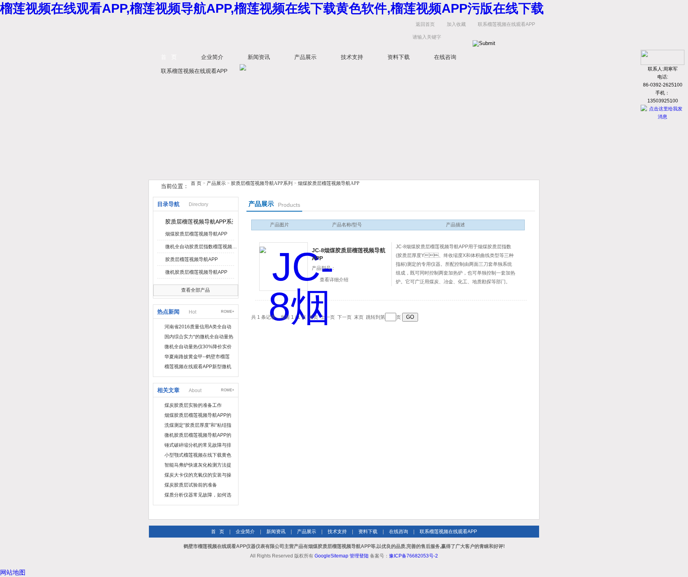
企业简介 (212, 57)
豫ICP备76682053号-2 (413, 556)
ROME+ (227, 312)
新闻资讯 (259, 57)
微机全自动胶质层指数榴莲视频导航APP (201, 246)
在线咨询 (445, 57)
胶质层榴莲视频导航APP (191, 259)
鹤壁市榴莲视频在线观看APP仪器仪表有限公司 (228, 32)
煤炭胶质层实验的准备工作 (193, 405)
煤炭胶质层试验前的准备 (190, 485)
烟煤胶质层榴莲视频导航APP (329, 183)
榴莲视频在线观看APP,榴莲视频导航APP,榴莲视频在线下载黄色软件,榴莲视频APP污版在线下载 (272, 8)
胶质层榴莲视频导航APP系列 (262, 183)
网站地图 (12, 572)
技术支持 (352, 57)
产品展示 (305, 57)
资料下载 (398, 57)
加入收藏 (456, 24)
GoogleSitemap (331, 556)
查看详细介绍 (334, 280)
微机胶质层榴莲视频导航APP (196, 272)
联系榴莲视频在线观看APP (506, 24)
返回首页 (425, 24)
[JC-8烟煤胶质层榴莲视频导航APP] (283, 266)
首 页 (169, 57)
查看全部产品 (195, 290)
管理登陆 (359, 556)
